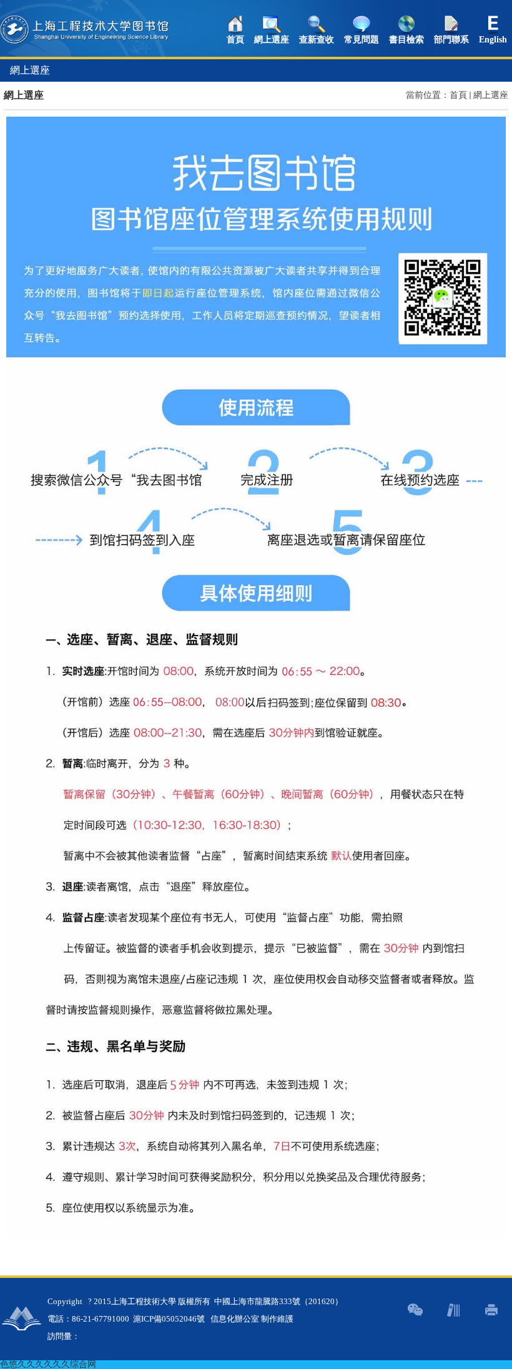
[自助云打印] (491, 1310)
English (493, 39)
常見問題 (361, 39)
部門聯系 (451, 39)
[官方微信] (415, 1310)
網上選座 (271, 39)
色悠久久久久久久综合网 (48, 1364)
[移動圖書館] (453, 1310)
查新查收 (316, 39)
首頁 (235, 39)
